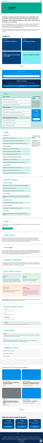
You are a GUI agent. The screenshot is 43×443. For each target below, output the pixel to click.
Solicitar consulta (21, 85)
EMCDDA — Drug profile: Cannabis (9, 350)
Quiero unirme (21, 76)
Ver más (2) (21, 66)
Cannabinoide (11, 8)
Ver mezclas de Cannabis (7, 228)
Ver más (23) (21, 409)
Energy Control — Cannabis (8, 353)
